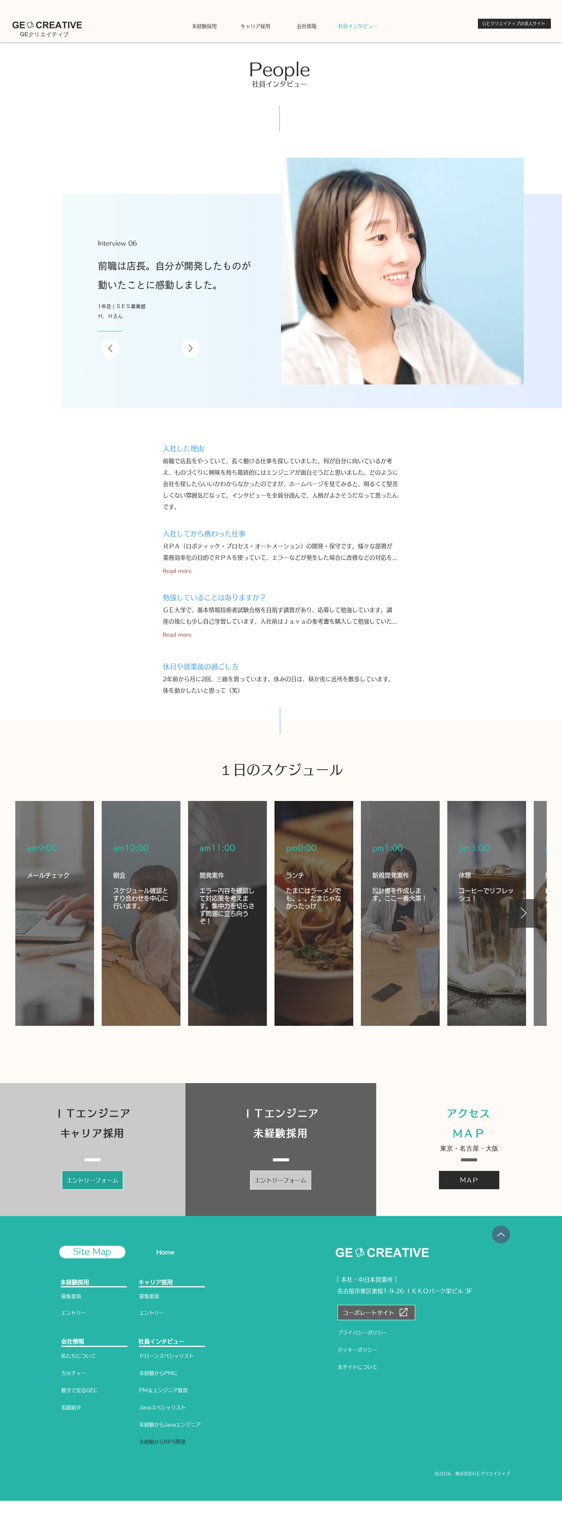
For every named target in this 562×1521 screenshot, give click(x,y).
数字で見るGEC (79, 1390)
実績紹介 (71, 1407)
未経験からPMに (158, 1373)
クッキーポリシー (357, 1349)
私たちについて (78, 1355)
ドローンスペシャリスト (166, 1355)
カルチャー (73, 1373)
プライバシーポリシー (362, 1332)
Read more (177, 570)
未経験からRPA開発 (162, 1441)
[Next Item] (523, 913)
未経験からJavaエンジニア (170, 1424)
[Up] (110, 348)
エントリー (73, 1312)
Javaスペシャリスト (162, 1407)
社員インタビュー (161, 1341)
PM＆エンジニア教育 (163, 1390)
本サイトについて (357, 1366)
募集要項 (71, 1296)
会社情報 (72, 1341)
